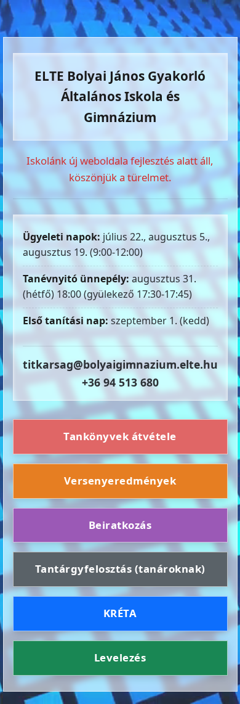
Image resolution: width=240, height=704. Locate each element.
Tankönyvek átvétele (120, 436)
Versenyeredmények (120, 480)
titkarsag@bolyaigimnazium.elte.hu (120, 364)
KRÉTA (120, 613)
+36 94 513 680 (120, 382)
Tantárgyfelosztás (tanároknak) (120, 569)
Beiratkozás (120, 525)
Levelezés (120, 657)
